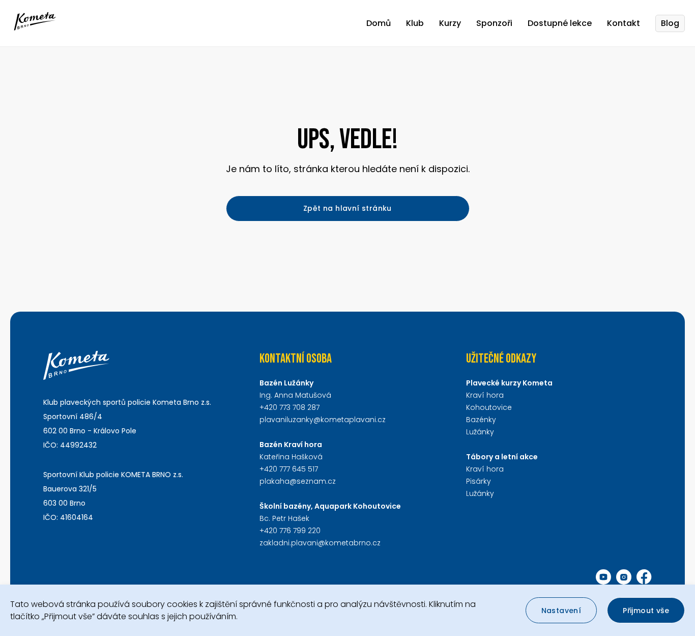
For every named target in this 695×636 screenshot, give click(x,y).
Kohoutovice (489, 407)
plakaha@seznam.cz (297, 481)
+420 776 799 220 (290, 531)
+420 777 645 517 (288, 469)
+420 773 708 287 (289, 407)
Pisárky (478, 481)
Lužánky (480, 432)
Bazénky (481, 419)
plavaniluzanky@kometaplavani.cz (322, 419)
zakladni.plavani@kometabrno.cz (320, 543)
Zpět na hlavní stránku (347, 208)
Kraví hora (485, 395)
